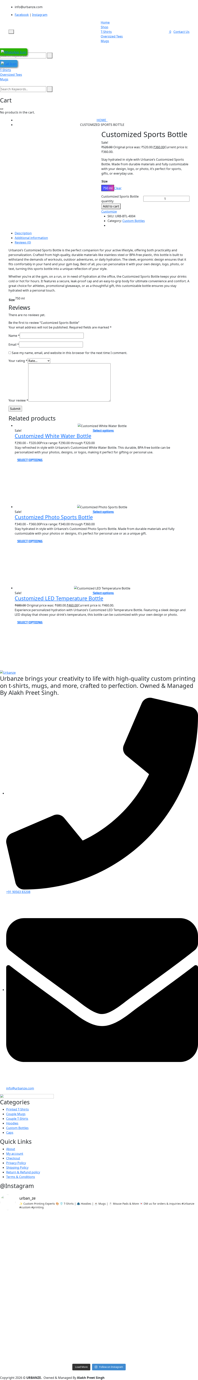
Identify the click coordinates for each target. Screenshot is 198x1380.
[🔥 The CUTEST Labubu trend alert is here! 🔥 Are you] (32, 1325)
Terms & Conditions (20, 1177)
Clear (118, 188)
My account (14, 1153)
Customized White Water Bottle (53, 435)
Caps (9, 1132)
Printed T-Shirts (17, 1109)
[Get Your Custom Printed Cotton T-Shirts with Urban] (99, 1321)
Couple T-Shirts (17, 1118)
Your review (18, 400)
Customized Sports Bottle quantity (120, 198)
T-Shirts (106, 32)
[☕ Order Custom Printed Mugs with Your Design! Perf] (99, 1240)
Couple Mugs (16, 1114)
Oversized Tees (112, 36)
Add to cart (111, 206)
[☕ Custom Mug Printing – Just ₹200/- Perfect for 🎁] (165, 1319)
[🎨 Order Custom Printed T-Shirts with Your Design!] (165, 1238)
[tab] (102, 233)
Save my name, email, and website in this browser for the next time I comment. (69, 353)
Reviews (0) (23, 242)
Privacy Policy (16, 1163)
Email (14, 344)
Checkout (13, 1158)
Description (23, 233)
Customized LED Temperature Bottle (59, 598)
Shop (104, 27)
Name (14, 335)
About (10, 1149)
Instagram (39, 15)
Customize (109, 211)
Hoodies (12, 1123)
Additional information (31, 238)
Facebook (22, 15)
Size (105, 181)
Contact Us (181, 32)
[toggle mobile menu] (11, 32)
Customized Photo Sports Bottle (54, 517)
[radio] (107, 188)
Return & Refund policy (23, 1172)
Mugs (105, 41)
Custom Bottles (133, 221)
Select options (103, 430)
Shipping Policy (17, 1167)
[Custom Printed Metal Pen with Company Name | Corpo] (32, 1252)
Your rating (18, 361)
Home (105, 22)
